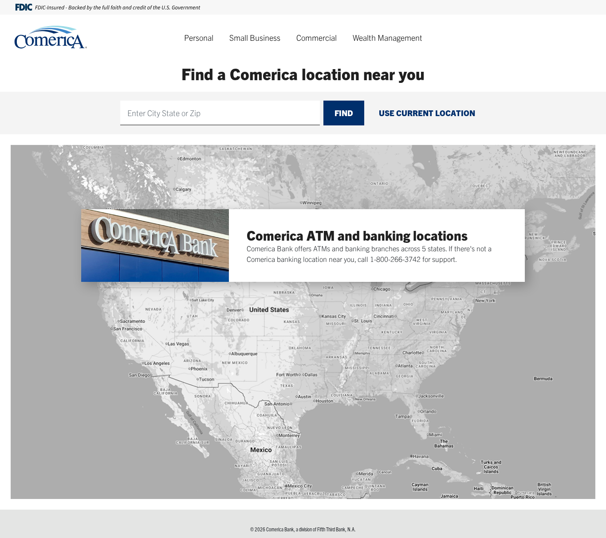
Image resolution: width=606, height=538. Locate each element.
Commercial (316, 37)
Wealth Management (387, 37)
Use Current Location (427, 113)
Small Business (254, 37)
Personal (198, 37)
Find (343, 113)
